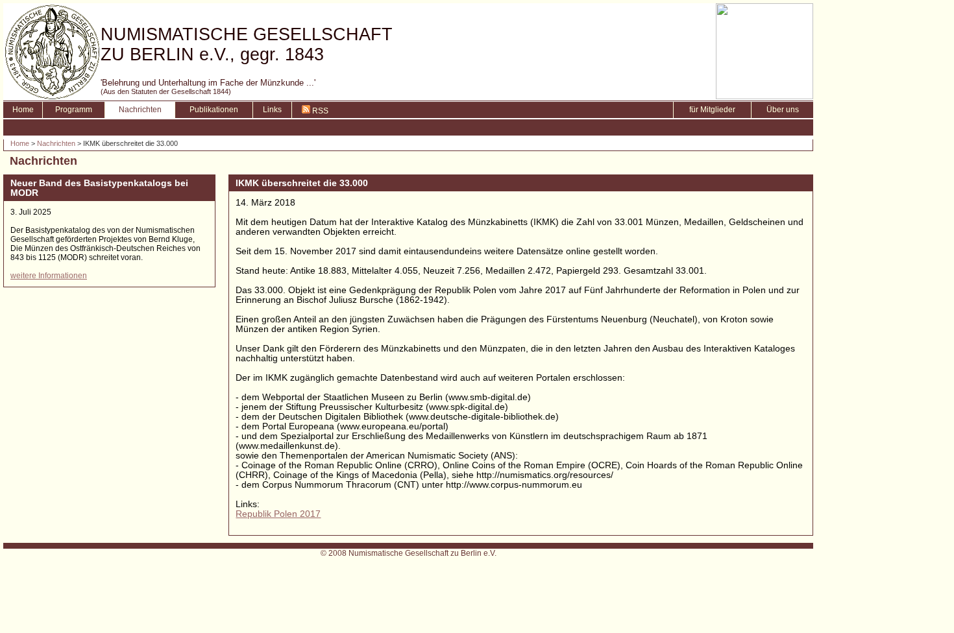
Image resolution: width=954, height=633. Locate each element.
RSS (319, 110)
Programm (73, 109)
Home (23, 109)
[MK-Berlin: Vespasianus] (764, 95)
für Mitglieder (712, 109)
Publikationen (214, 109)
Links (272, 109)
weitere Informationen (48, 275)
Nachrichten (140, 109)
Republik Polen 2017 (278, 514)
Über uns (782, 109)
